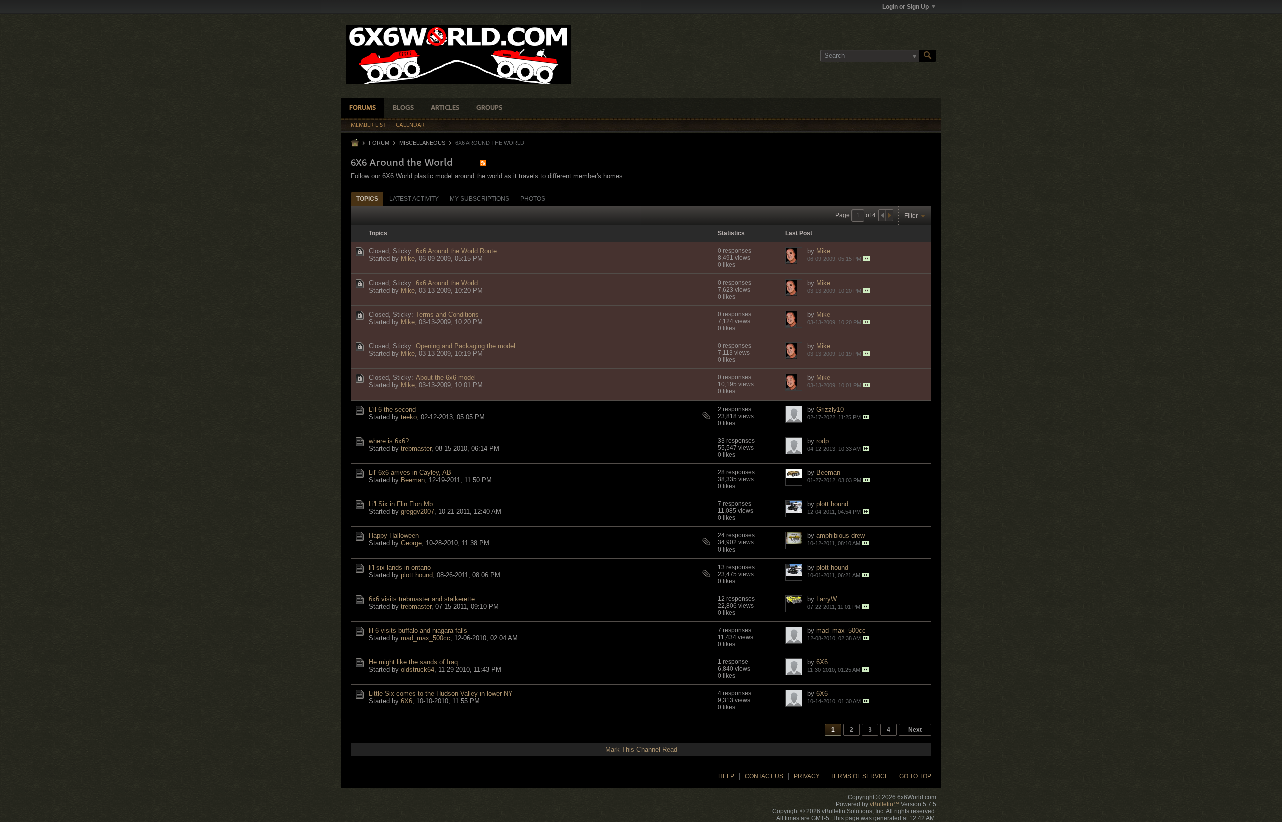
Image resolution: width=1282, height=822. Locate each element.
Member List (368, 125)
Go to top (915, 776)
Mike (408, 258)
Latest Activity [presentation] (414, 198)
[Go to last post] (866, 258)
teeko (409, 417)
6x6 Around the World (447, 283)
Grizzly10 (830, 409)
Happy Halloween (394, 535)
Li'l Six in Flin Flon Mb (401, 504)
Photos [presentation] (532, 198)
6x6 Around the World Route (456, 251)
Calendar (410, 125)
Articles (445, 108)
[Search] (927, 56)
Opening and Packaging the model (465, 346)
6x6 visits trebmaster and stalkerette (422, 599)
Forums (362, 108)
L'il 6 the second (392, 409)
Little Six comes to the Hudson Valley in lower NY (441, 693)
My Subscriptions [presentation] (479, 198)
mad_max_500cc (425, 638)
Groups (489, 108)
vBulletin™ (884, 804)
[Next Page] (889, 215)
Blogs (403, 108)
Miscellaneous (422, 143)
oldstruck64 (417, 669)
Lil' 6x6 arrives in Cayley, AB (410, 472)
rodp (822, 441)
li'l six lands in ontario (400, 567)
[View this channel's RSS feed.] (483, 162)
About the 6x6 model (446, 377)
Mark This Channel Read (641, 749)
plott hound (832, 504)
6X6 (822, 662)
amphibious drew (840, 535)
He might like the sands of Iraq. (414, 662)
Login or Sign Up (905, 6)
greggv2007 (417, 511)
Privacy (807, 776)
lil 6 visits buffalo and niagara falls (418, 630)
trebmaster (416, 448)
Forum (379, 143)
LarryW (826, 599)
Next (915, 729)
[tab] (367, 198)
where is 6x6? (389, 441)
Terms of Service (859, 776)
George (411, 543)
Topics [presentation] (367, 198)
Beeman (413, 480)
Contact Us (764, 776)
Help (726, 776)
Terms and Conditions (447, 314)
